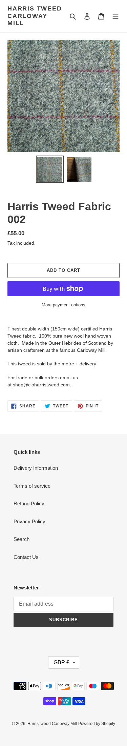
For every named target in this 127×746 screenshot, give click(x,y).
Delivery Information (36, 468)
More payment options (63, 304)
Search (21, 539)
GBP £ (61, 662)
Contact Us (26, 557)
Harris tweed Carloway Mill (34, 15)
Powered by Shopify (96, 723)
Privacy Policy (29, 521)
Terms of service (32, 486)
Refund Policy (29, 503)
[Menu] (115, 16)
